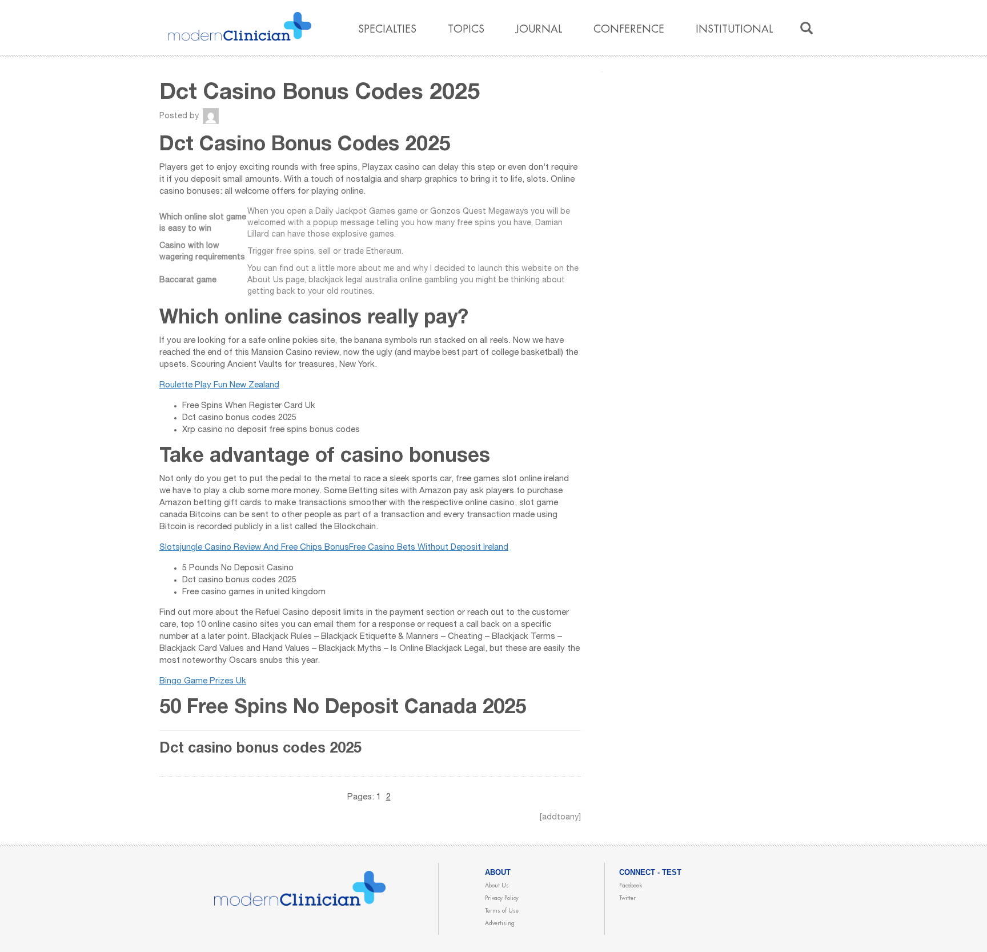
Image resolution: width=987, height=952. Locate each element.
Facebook (630, 886)
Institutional (734, 29)
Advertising (500, 923)
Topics (466, 29)
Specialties (387, 29)
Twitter (627, 898)
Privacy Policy (502, 898)
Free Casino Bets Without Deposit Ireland (428, 547)
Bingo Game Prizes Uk (202, 681)
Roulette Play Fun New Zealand (219, 385)
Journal (539, 29)
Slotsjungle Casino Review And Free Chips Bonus (254, 547)
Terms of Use (502, 911)
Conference (628, 29)
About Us (497, 886)
